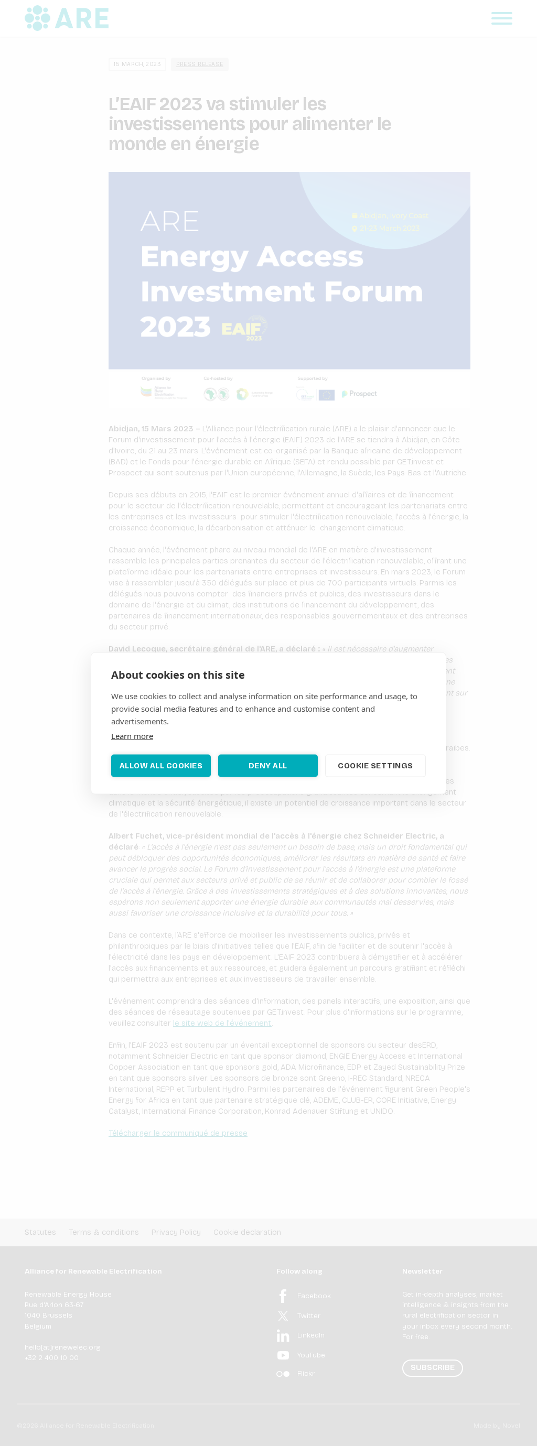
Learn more (132, 735)
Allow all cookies (161, 765)
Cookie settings (375, 765)
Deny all (268, 765)
